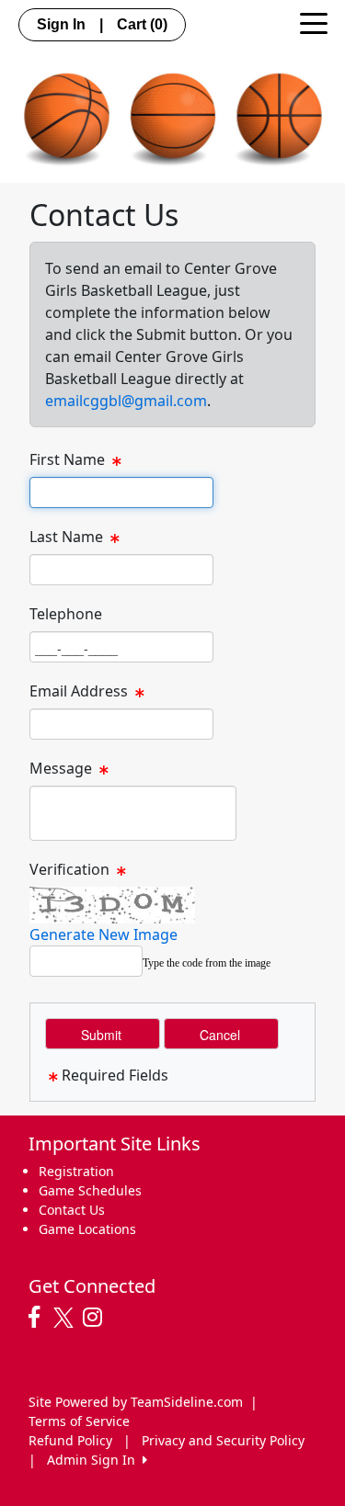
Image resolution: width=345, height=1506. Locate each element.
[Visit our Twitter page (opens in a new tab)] (66, 1318)
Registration (76, 1171)
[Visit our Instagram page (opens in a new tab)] (97, 1318)
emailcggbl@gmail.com (126, 401)
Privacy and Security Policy (223, 1440)
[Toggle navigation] (314, 22)
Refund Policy (70, 1440)
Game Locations (87, 1229)
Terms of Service (79, 1421)
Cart (142, 24)
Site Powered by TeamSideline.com (136, 1401)
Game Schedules (90, 1190)
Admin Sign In (95, 1459)
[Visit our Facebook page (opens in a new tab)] (39, 1318)
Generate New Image (103, 934)
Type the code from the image (206, 963)
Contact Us (72, 1209)
